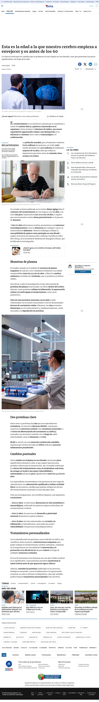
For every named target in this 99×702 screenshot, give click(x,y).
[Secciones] (2, 5)
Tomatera (71, 628)
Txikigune (23, 632)
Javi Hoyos (20, 637)
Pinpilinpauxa (51, 632)
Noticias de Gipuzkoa (44, 666)
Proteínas (51, 583)
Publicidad (75, 655)
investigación (42, 583)
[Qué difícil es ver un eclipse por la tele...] (37, 597)
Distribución (61, 664)
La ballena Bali (9, 628)
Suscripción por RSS (83, 666)
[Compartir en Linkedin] (90, 64)
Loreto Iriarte (6, 65)
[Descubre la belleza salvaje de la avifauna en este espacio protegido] (86, 597)
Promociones (46, 655)
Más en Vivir (9, 588)
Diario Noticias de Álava (25, 666)
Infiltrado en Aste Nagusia (72, 632)
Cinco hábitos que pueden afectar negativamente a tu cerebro (10, 156)
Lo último (72, 149)
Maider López (6, 614)
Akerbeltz (7, 637)
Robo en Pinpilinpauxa (54, 628)
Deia (19, 664)
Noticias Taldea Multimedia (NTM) (27, 668)
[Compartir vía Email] (95, 64)
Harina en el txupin (83, 637)
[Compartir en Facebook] (80, 64)
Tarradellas (47, 637)
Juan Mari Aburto (29, 642)
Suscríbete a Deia (91, 655)
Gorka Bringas (8, 632)
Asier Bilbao (36, 632)
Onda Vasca (41, 668)
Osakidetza (33, 637)
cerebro (13, 583)
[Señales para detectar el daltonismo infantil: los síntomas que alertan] (13, 597)
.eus (4, 655)
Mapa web (61, 666)
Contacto (15, 655)
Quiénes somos (30, 655)
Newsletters (61, 655)
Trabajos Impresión (83, 664)
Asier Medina (54, 614)
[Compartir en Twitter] (85, 64)
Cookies (58, 693)
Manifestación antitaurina (30, 628)
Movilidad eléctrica (48, 642)
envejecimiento (23, 583)
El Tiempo (84, 628)
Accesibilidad (72, 693)
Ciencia (33, 583)
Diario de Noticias (43, 664)
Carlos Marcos (30, 612)
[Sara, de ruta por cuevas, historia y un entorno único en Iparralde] (61, 597)
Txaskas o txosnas (10, 642)
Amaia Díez (26, 252)
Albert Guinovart (64, 637)
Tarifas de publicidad (64, 668)
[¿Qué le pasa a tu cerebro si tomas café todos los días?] (16, 251)
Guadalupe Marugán (81, 614)
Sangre (59, 583)
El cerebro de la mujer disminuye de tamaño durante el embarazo (8, 150)
